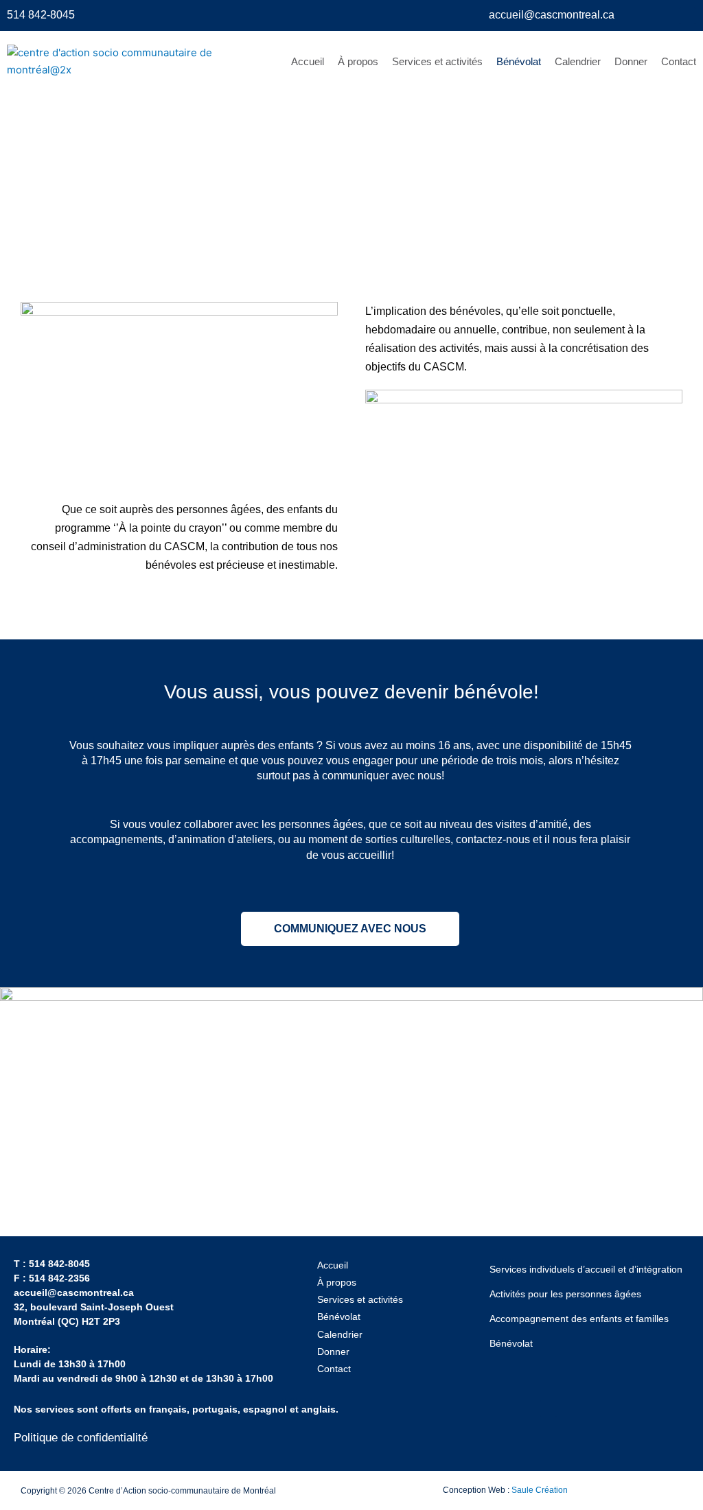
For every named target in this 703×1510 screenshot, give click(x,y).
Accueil (307, 61)
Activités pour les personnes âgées (565, 1293)
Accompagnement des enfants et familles (579, 1318)
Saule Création (539, 1490)
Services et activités (437, 61)
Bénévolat (518, 61)
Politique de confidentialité (81, 1437)
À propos (358, 61)
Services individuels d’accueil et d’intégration (585, 1269)
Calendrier (578, 61)
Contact (678, 61)
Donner (630, 61)
